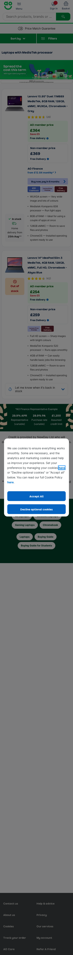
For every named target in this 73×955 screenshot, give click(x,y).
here (62, 467)
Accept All (36, 496)
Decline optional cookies (36, 509)
